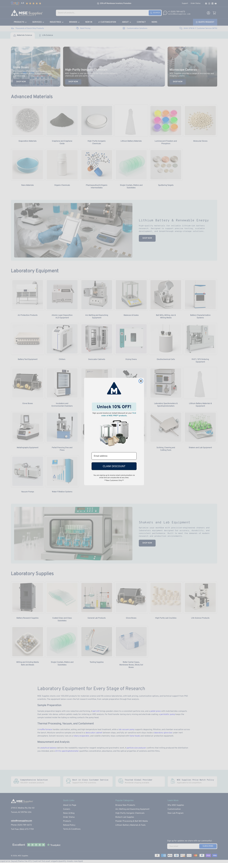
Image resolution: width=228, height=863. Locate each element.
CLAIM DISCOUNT (114, 466)
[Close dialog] (141, 381)
